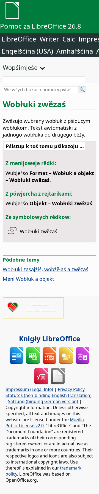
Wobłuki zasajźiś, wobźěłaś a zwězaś (45, 269)
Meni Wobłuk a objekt (28, 278)
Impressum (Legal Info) (29, 389)
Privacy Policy (71, 389)
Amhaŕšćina (74, 50)
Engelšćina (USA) (27, 50)
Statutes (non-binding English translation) (49, 395)
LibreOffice (19, 38)
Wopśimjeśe (20, 67)
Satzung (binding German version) (43, 401)
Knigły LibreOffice (49, 338)
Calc (68, 38)
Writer (49, 38)
